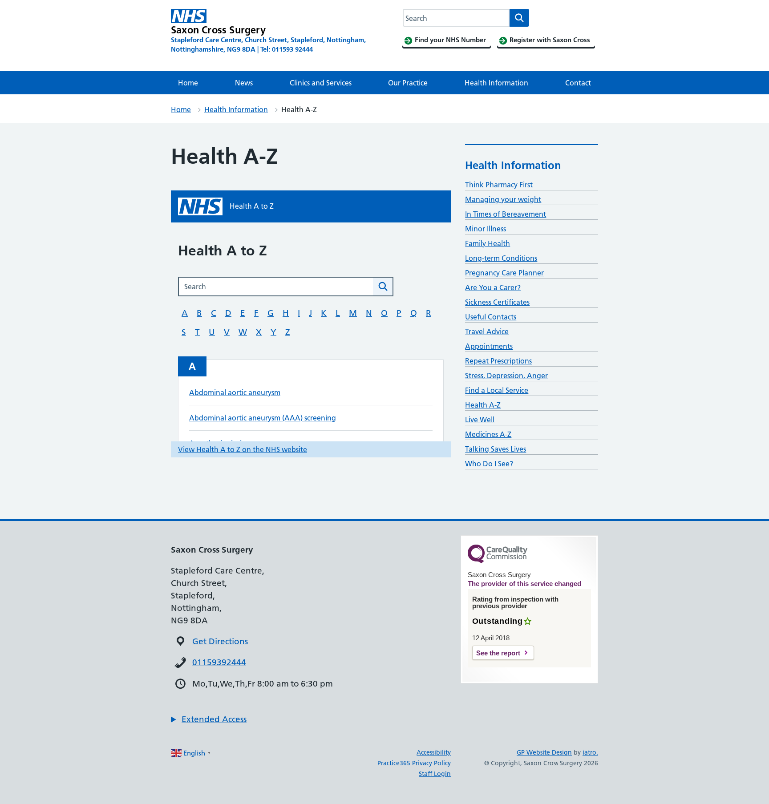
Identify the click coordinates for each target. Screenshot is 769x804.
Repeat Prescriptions (498, 360)
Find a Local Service (496, 390)
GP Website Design (544, 752)
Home (188, 82)
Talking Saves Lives (495, 448)
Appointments (489, 346)
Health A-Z (483, 404)
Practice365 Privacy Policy (414, 763)
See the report (498, 653)
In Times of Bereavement (505, 214)
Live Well (479, 419)
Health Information (496, 82)
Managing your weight (503, 199)
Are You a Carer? (493, 287)
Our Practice (408, 82)
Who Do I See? (489, 463)
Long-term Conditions (501, 258)
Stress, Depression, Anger (506, 375)
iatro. (590, 752)
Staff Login (435, 774)
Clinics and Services (321, 82)
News (244, 82)
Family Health (487, 243)
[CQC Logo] (497, 561)
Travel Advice (487, 331)
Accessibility (434, 752)
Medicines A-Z (488, 434)
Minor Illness (485, 228)
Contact (578, 82)
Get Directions (220, 641)
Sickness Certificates (497, 302)
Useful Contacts (490, 316)
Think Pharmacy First (499, 184)
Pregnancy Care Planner (504, 272)
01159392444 (219, 662)
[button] (209, 719)
